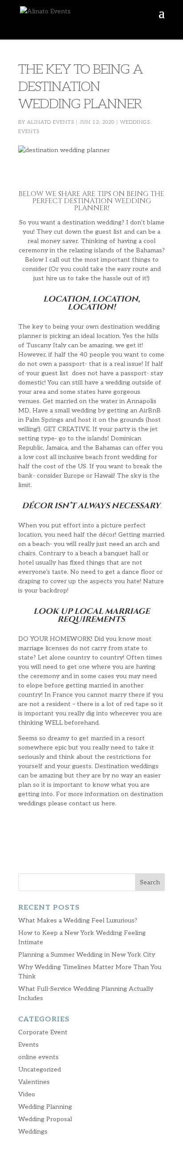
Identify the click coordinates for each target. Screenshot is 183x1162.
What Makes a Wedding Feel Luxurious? (77, 920)
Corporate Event (43, 1032)
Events (29, 131)
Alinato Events (50, 122)
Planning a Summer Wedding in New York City (86, 954)
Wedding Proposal (45, 1119)
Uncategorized (39, 1069)
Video (26, 1094)
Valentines (34, 1082)
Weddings (135, 122)
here (108, 803)
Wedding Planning (45, 1107)
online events (38, 1057)
